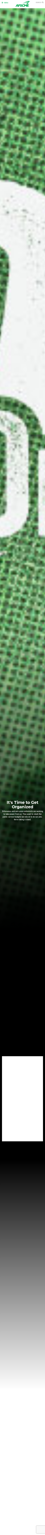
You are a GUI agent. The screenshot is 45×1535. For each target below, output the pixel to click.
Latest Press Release (16, 1110)
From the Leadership (15, 1064)
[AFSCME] (22, 4)
